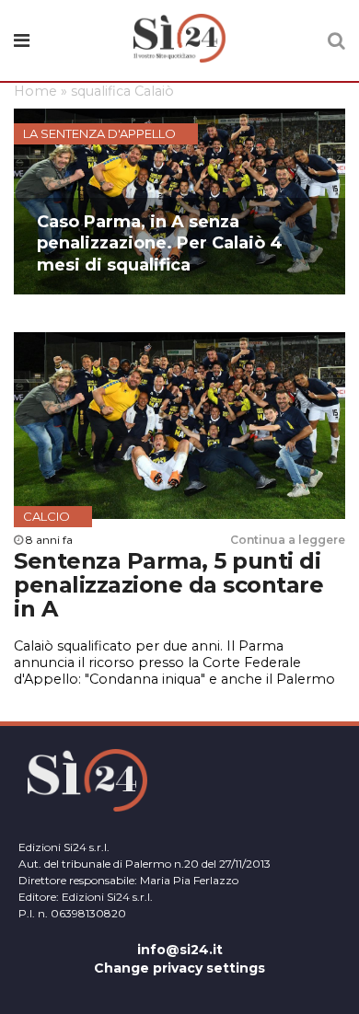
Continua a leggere (287, 540)
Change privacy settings (179, 968)
